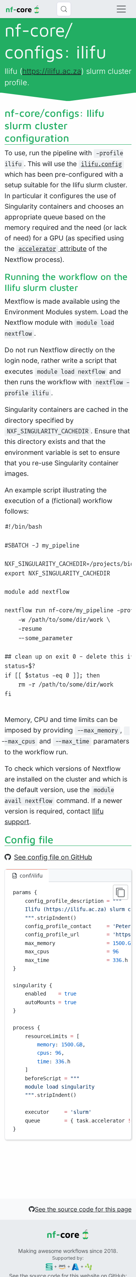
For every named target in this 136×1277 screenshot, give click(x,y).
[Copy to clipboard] (120, 892)
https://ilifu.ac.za (51, 71)
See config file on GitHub (53, 857)
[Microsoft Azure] (75, 1266)
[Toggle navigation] (121, 9)
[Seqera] (49, 1266)
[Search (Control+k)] (64, 9)
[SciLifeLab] (88, 1266)
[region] (68, 1010)
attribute (53, 248)
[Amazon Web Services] (62, 1266)
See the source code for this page (83, 1209)
